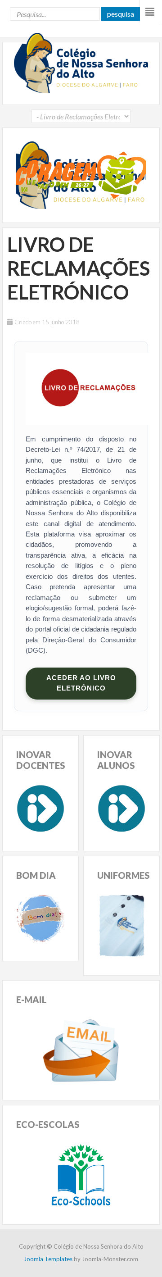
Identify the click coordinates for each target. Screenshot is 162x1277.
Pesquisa (120, 13)
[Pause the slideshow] (118, 175)
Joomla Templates (48, 1259)
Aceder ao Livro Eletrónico (81, 683)
